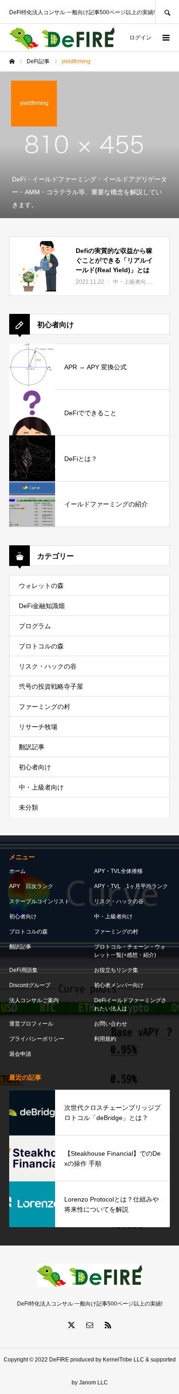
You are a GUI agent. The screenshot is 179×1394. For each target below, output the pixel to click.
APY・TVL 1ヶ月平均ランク (131, 886)
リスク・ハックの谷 (48, 666)
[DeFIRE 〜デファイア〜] (62, 37)
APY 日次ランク (31, 886)
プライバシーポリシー (36, 1039)
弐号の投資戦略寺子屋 (51, 686)
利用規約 (105, 1039)
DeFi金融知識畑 (42, 605)
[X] (71, 1324)
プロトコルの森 (41, 646)
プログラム (35, 626)
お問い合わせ (110, 1024)
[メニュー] (165, 37)
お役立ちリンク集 (116, 970)
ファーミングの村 (44, 706)
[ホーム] (12, 61)
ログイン (140, 37)
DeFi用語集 (23, 970)
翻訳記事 (32, 747)
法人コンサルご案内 (34, 1000)
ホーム (17, 871)
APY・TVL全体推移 (118, 871)
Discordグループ (29, 985)
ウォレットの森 (41, 585)
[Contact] (89, 1324)
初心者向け (35, 767)
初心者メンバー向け (119, 985)
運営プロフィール (31, 1024)
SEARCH (167, 11)
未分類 (28, 807)
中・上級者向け (41, 787)
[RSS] (107, 1324)
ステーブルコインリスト (39, 901)
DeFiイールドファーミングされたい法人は (130, 1004)
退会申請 (20, 1054)
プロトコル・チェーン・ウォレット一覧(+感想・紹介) (130, 951)
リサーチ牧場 (38, 726)
